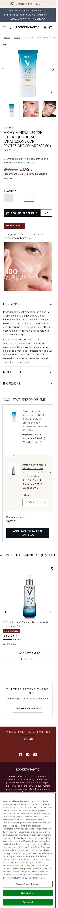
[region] (28, 850)
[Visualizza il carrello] (50, 27)
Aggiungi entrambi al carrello (28, 533)
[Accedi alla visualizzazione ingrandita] (50, 91)
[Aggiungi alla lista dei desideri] (46, 213)
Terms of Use (38, 878)
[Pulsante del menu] (3, 27)
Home (7, 37)
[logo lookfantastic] (27, 27)
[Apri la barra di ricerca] (9, 27)
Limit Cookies (27, 893)
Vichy (17, 37)
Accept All (28, 902)
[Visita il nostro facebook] (20, 754)
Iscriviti (28, 739)
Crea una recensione (28, 708)
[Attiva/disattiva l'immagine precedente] (2, 69)
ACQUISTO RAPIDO (30, 653)
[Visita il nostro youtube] (35, 754)
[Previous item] (5, 612)
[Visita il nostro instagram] (28, 754)
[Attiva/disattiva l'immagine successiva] (53, 69)
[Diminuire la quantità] (8, 198)
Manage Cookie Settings (28, 884)
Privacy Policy (20, 878)
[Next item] (50, 612)
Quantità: (10, 191)
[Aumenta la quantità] (29, 198)
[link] (45, 27)
